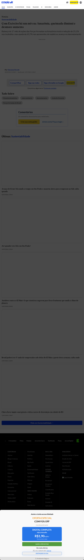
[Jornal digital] (67, 2)
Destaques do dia (42, 553)
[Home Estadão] (7, 2)
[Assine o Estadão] (74, 2)
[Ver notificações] (80, 2)
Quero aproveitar (42, 544)
